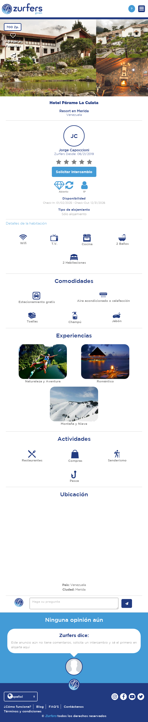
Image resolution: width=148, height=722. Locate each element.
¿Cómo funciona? (17, 706)
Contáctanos (74, 706)
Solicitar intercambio (74, 172)
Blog (40, 706)
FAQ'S (54, 706)
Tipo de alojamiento (74, 209)
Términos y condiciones (22, 711)
